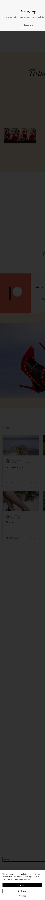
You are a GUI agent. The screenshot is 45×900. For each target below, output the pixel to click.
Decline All (22, 891)
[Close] (41, 874)
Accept (22, 885)
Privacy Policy (24, 879)
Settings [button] (22, 896)
